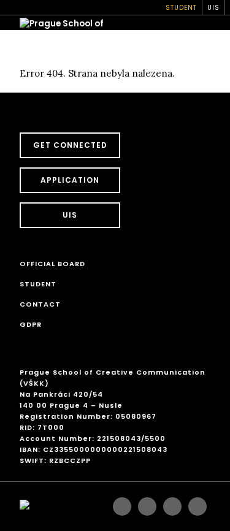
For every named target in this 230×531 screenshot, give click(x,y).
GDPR (31, 324)
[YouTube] (172, 506)
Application (69, 180)
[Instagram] (147, 506)
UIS (213, 7)
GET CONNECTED (70, 145)
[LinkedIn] (197, 506)
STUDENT (181, 7)
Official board (52, 264)
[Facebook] (122, 506)
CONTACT (40, 304)
